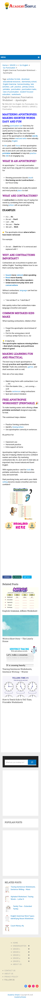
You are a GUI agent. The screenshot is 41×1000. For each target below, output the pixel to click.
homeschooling (23, 84)
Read (8, 278)
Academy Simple (14, 995)
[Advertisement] (20, 33)
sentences (16, 391)
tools (29, 470)
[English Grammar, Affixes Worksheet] (20, 598)
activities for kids (13, 79)
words (35, 136)
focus (17, 146)
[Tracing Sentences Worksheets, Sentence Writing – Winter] (20, 656)
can (20, 126)
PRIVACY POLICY (11, 977)
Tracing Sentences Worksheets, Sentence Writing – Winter (17, 670)
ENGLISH (8, 104)
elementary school (29, 82)
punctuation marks (29, 89)
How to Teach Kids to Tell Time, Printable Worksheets (17, 700)
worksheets (16, 94)
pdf (12, 87)
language (23, 290)
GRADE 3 (33, 107)
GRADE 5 (16, 961)
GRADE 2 (25, 107)
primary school (28, 87)
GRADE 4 (16, 958)
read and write (20, 138)
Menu (3, 57)
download (25, 79)
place (19, 190)
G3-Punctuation (15, 107)
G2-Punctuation (28, 104)
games (30, 367)
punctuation (15, 89)
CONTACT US (9, 971)
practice (18, 87)
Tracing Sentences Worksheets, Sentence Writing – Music (23, 888)
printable (6, 89)
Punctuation (7, 109)
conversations (12, 285)
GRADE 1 (16, 949)
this (5, 146)
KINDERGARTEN (19, 946)
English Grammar (9, 84)
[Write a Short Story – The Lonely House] (20, 625)
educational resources (11, 82)
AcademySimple (20, 997)
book (30, 178)
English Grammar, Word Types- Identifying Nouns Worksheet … (23, 917)
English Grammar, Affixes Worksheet (19, 611)
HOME (15, 943)
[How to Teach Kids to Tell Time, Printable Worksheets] (20, 686)
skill (7, 156)
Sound (8, 275)
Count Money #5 (17, 926)
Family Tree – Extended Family (22, 907)
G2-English (17, 104)
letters (11, 205)
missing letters (18, 427)
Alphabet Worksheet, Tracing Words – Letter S (22, 898)
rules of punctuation (11, 92)
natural (20, 275)
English (15, 141)
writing (5, 482)
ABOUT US (17, 964)
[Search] (32, 762)
